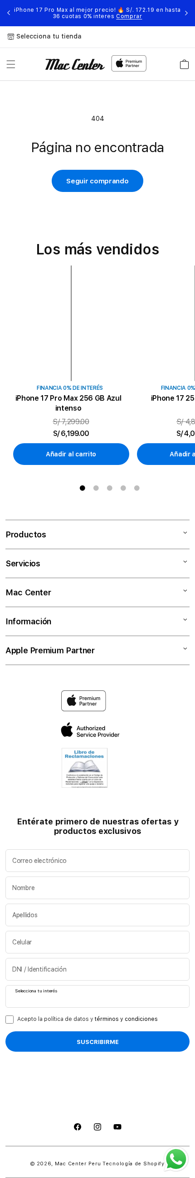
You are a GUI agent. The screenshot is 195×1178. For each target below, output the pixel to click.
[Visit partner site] (84, 770)
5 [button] (136, 488)
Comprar (129, 16)
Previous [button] (8, 13)
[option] (74, 365)
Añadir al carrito (71, 454)
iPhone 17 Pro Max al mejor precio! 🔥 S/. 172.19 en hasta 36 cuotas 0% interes (97, 13)
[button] (11, 64)
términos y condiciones (126, 1019)
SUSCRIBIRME (98, 1041)
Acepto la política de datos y (87, 1019)
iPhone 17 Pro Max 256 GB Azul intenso (68, 403)
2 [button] (96, 488)
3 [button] (109, 488)
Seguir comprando (97, 181)
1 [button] (82, 488)
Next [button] (186, 13)
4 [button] (123, 488)
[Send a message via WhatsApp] (176, 1159)
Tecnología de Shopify (133, 1164)
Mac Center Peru (78, 1164)
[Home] (75, 64)
